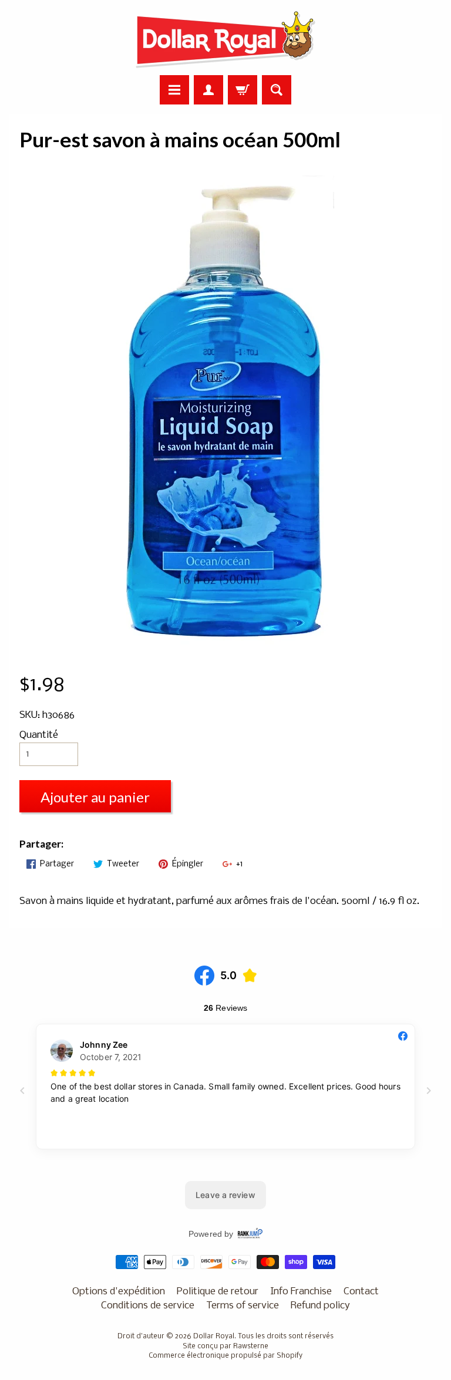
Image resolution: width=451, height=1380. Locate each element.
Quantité (38, 735)
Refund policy (320, 1305)
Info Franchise (301, 1291)
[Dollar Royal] (225, 39)
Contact (361, 1291)
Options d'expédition (118, 1291)
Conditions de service (147, 1305)
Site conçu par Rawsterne (225, 1346)
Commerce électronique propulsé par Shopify (225, 1355)
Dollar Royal (213, 1336)
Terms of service (242, 1305)
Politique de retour (217, 1291)
